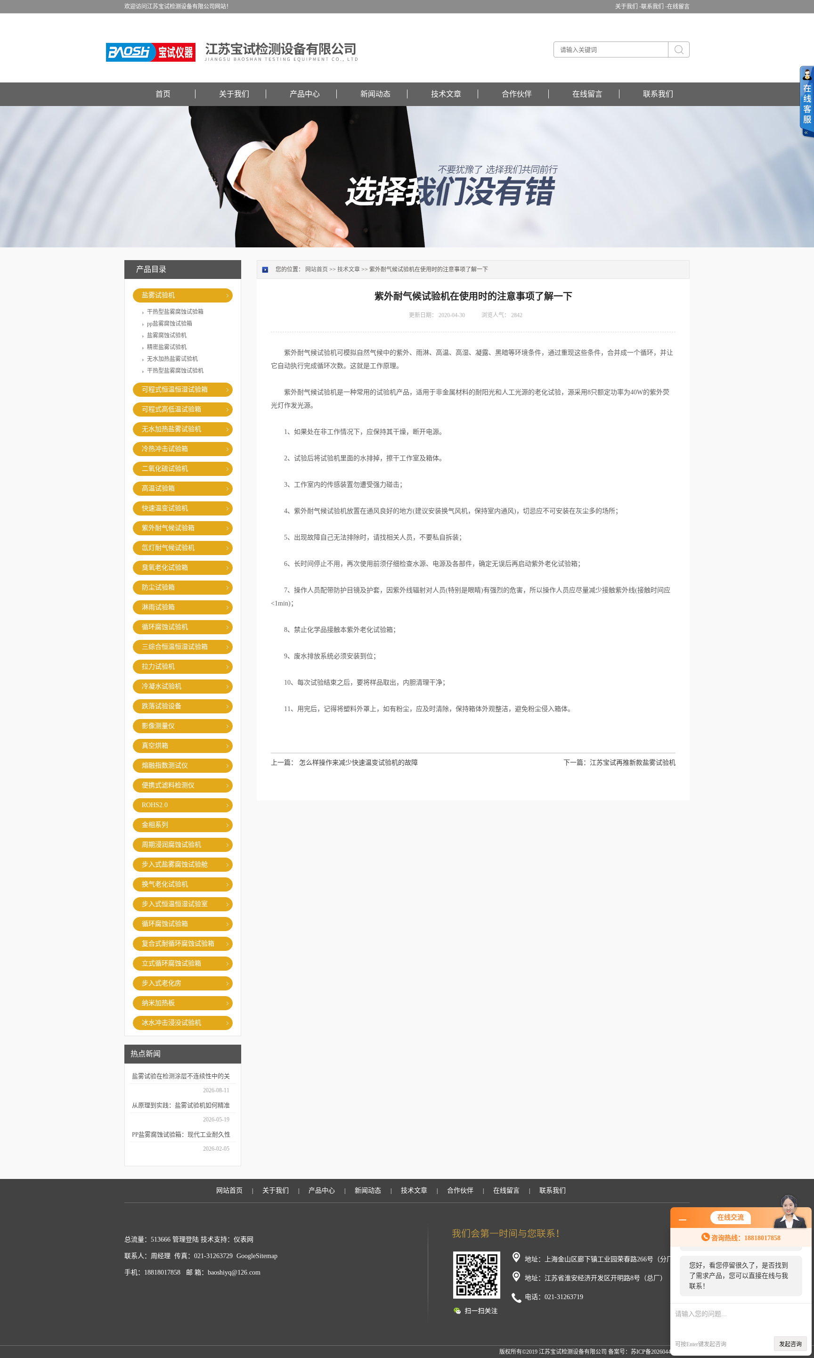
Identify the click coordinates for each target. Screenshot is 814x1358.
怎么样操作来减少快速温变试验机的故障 (358, 762)
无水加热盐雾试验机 (172, 359)
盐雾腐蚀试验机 (167, 335)
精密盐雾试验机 (167, 347)
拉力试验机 (158, 666)
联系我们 (658, 94)
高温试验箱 (158, 488)
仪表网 (243, 1239)
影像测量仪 (158, 725)
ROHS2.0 (155, 805)
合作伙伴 (517, 94)
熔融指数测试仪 (165, 765)
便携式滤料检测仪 (168, 785)
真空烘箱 (155, 745)
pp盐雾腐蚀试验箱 (169, 323)
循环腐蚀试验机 (165, 626)
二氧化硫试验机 (165, 468)
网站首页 (316, 269)
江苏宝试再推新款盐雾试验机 (633, 762)
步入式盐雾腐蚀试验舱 (175, 864)
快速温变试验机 (165, 508)
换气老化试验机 (165, 884)
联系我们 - (654, 6)
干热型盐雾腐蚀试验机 (175, 371)
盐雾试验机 (158, 295)
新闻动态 (375, 94)
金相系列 (155, 824)
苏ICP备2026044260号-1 (660, 1352)
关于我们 (234, 94)
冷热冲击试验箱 (165, 448)
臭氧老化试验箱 (165, 567)
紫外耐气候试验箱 (168, 528)
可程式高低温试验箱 (171, 409)
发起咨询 (790, 1344)
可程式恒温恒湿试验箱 (175, 389)
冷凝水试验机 (161, 686)
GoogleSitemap (256, 1256)
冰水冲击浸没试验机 (171, 1022)
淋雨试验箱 (158, 607)
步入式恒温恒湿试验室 (175, 904)
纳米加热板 (158, 1002)
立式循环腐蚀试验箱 (171, 963)
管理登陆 (185, 1239)
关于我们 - (628, 6)
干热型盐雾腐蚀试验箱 (175, 312)
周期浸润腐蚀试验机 (171, 844)
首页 (163, 94)
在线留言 (678, 6)
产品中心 (305, 94)
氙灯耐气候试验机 (168, 547)
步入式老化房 (161, 983)
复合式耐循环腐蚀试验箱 (178, 943)
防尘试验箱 (158, 587)
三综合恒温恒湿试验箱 (175, 646)
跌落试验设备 (161, 706)
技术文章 (446, 94)
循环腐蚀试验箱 (165, 923)
